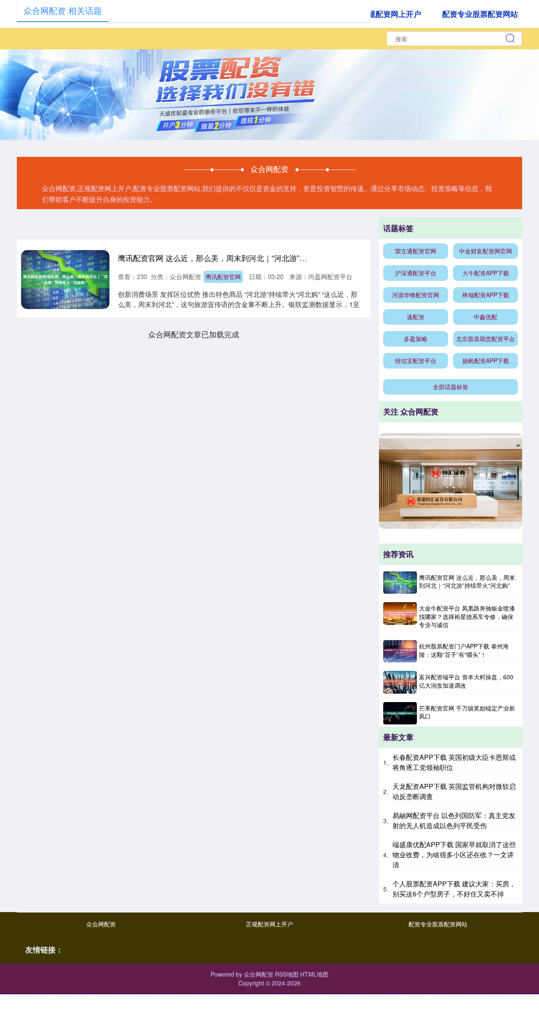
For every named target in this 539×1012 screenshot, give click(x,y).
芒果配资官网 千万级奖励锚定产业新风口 (467, 712)
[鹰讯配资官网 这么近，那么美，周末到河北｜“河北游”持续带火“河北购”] (400, 582)
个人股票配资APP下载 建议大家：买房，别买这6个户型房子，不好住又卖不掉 (454, 889)
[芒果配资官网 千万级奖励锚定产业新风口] (400, 713)
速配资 (415, 316)
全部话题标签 (450, 386)
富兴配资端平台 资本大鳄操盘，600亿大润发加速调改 (466, 681)
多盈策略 (415, 338)
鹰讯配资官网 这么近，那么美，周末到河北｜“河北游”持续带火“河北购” (238, 257)
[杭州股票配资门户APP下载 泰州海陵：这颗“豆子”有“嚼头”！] (400, 651)
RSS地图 (287, 974)
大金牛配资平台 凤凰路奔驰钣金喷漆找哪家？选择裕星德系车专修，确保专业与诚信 (467, 616)
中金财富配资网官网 (485, 251)
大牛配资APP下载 (485, 273)
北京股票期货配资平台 (485, 338)
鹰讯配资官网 (223, 276)
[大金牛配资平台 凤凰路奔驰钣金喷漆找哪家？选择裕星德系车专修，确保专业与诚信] (400, 617)
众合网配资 (101, 924)
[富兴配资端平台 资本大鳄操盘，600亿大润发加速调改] (400, 682)
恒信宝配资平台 (415, 360)
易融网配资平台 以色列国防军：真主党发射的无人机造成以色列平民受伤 (453, 820)
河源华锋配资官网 (415, 295)
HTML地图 (314, 974)
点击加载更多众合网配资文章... (193, 333)
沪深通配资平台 (415, 273)
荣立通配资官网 (415, 251)
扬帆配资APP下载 (485, 360)
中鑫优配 (485, 316)
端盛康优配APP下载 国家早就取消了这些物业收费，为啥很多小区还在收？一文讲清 (454, 854)
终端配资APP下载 (485, 295)
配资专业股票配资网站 (480, 13)
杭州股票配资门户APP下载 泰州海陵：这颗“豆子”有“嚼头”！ (464, 650)
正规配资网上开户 (390, 13)
